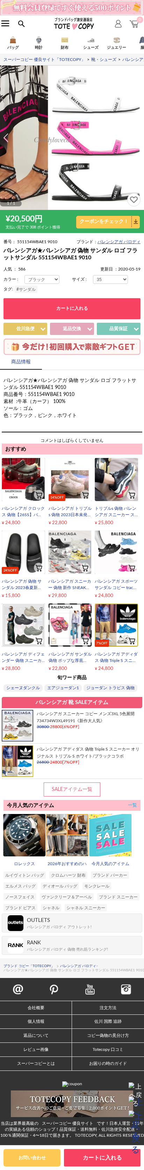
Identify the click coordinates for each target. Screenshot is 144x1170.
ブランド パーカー (110, 875)
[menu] (5, 23)
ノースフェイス (20, 897)
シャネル (51, 908)
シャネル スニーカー (85, 908)
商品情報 (21, 362)
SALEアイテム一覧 (72, 789)
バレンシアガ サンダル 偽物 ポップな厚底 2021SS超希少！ (70, 660)
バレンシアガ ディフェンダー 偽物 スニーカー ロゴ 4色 (23, 660)
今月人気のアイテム (110, 864)
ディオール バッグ (60, 886)
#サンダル (26, 289)
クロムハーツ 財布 (68, 875)
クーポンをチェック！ (104, 221)
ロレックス (24, 864)
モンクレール (96, 886)
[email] (18, 986)
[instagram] (126, 986)
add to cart (39, 495)
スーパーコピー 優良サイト (67, 1123)
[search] (21, 24)
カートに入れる (72, 308)
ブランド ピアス (20, 908)
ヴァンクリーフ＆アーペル (67, 897)
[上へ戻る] (136, 1089)
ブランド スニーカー (118, 897)
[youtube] (90, 986)
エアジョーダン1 (63, 688)
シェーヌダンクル (23, 688)
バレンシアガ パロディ (119, 242)
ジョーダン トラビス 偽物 (110, 688)
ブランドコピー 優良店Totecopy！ (74, 23)
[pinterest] (54, 986)
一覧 (132, 805)
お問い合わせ (32, 1158)
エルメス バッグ (20, 886)
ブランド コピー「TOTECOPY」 (29, 966)
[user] (72, 2)
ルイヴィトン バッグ (24, 875)
